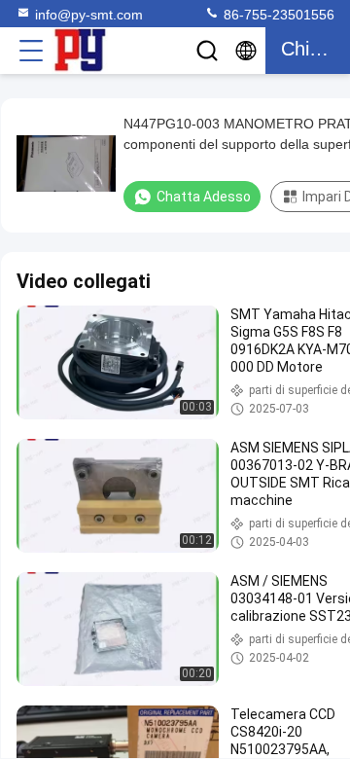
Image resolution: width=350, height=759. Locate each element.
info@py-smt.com (89, 14)
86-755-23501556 (277, 14)
